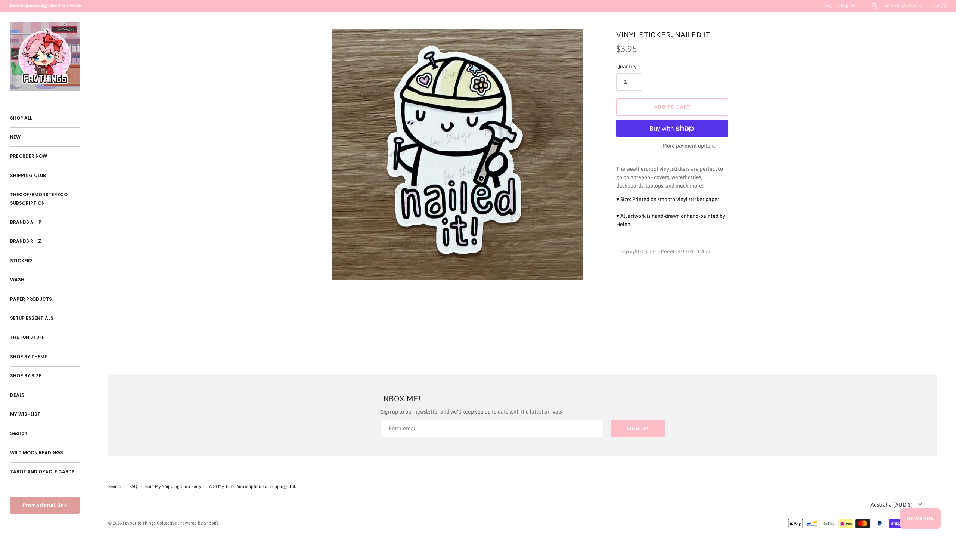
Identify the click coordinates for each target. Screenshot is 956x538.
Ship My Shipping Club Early (173, 486)
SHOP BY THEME (28, 357)
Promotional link (44, 505)
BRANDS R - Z (25, 241)
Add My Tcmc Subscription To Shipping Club (253, 486)
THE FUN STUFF (27, 337)
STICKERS (21, 261)
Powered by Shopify (199, 523)
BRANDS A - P (25, 222)
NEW (15, 137)
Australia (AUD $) (899, 5)
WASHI (18, 280)
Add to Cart (672, 107)
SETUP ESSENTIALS (31, 318)
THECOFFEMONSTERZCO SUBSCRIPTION (39, 199)
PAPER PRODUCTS (31, 299)
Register (849, 5)
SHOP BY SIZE (25, 376)
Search (18, 433)
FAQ (133, 486)
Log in (831, 5)
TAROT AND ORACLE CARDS (42, 472)
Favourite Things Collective (150, 523)
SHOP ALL (21, 118)
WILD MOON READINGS (36, 453)
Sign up (638, 429)
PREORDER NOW (28, 156)
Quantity (626, 66)
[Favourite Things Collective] (45, 56)
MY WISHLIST (25, 414)
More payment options (689, 146)
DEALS (17, 395)
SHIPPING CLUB (28, 176)
